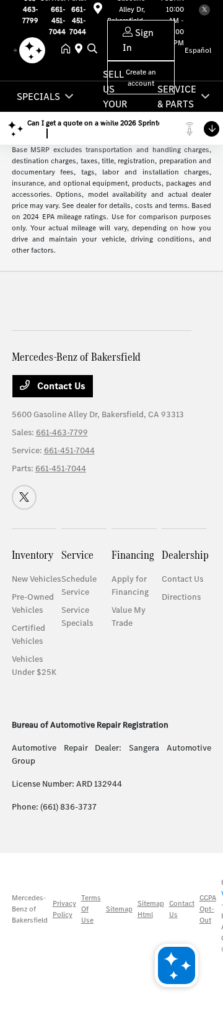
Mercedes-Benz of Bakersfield (30, 909)
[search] (92, 49)
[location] (81, 49)
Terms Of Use (91, 909)
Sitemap (119, 909)
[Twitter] (24, 497)
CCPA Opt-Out (207, 909)
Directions (181, 597)
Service (77, 554)
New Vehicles (36, 579)
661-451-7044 (69, 450)
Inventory (32, 554)
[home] (68, 49)
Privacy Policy (64, 908)
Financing (133, 554)
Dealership (185, 554)
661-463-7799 (62, 432)
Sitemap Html (151, 908)
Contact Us (60, 385)
